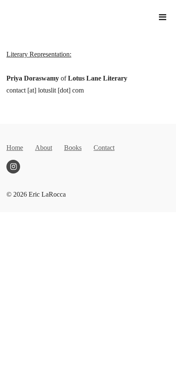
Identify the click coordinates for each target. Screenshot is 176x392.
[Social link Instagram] (13, 167)
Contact (104, 147)
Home (14, 147)
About (43, 147)
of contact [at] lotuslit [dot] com (66, 72)
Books (73, 147)
